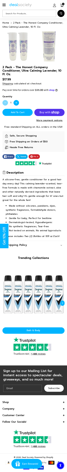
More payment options (49, 120)
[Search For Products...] (61, 13)
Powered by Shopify (43, 457)
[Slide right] (62, 303)
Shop (5, 402)
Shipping (7, 83)
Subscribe (54, 388)
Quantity (7, 96)
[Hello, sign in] (54, 5)
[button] (4, 5)
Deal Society (28, 457)
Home (5, 23)
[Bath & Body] (33, 294)
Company (8, 409)
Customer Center (13, 415)
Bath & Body (33, 330)
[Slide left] (4, 303)
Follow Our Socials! (14, 422)
